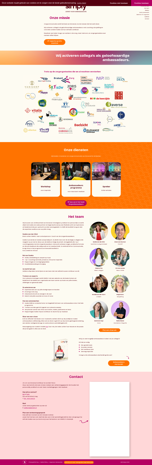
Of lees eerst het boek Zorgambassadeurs (76, 203)
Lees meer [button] (81, 3)
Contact (147, 19)
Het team (146, 8)
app (28, 394)
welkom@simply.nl (30, 408)
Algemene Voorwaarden (56, 462)
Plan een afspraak (109, 330)
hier (47, 326)
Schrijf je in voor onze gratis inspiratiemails (79, 462)
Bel (24, 394)
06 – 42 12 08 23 (29, 398)
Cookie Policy (44, 462)
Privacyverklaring (33, 462)
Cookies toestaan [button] (141, 3)
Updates (146, 16)
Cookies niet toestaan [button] (119, 3)
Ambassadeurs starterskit (118, 363)
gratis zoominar (55, 42)
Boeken (147, 10)
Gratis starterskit (144, 12)
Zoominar (143, 14)
